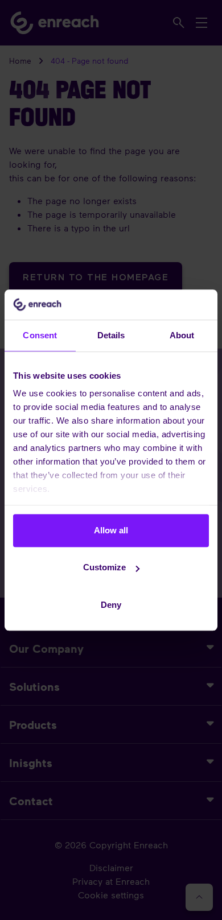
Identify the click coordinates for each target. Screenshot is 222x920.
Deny (111, 605)
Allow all (111, 530)
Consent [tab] (40, 335)
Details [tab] (111, 335)
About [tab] (182, 335)
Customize (104, 567)
